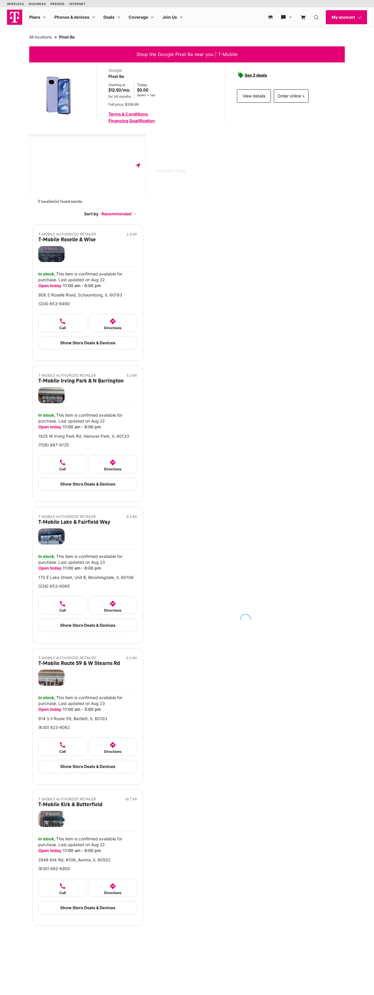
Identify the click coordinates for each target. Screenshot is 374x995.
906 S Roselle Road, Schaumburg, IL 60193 (80, 294)
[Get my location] (138, 165)
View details (254, 95)
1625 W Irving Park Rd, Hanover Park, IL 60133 (83, 436)
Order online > (291, 95)
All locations (40, 36)
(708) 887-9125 (53, 444)
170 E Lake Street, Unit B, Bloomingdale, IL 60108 (86, 577)
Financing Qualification (131, 120)
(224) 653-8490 (54, 303)
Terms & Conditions (128, 113)
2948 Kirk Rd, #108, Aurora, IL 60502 (74, 859)
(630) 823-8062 (54, 727)
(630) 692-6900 (54, 868)
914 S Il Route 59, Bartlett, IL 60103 (72, 718)
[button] (119, 213)
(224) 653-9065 (54, 586)
